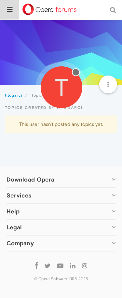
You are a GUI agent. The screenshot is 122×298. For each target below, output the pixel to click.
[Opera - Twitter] (47, 265)
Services (19, 195)
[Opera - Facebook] (36, 265)
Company (20, 243)
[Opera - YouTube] (60, 265)
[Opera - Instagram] (84, 265)
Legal (14, 227)
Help (13, 211)
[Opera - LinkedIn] (73, 265)
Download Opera (30, 179)
